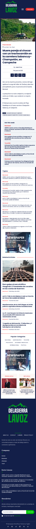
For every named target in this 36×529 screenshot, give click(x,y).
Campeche (19, 113)
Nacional (8, 125)
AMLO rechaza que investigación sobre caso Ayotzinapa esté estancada (9, 391)
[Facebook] (12, 75)
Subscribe (30, 512)
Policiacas (7, 44)
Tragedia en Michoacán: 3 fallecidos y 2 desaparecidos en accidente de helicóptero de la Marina (17, 325)
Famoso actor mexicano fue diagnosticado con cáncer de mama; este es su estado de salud (19, 162)
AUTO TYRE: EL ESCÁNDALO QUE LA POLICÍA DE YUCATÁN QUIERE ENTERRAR (19, 154)
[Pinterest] (20, 75)
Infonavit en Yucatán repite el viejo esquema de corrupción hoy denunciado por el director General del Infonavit (20, 146)
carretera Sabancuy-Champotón (10, 115)
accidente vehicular (11, 113)
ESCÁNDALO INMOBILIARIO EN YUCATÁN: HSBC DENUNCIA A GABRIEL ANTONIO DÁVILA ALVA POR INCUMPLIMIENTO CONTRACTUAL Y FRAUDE (17, 220)
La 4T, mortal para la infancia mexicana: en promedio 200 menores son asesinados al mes (18, 315)
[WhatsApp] (23, 75)
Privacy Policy (17, 515)
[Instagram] (12, 526)
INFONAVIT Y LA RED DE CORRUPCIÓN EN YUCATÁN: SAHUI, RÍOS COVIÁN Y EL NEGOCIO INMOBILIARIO (17, 212)
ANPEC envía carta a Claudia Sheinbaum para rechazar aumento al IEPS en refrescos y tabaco (19, 129)
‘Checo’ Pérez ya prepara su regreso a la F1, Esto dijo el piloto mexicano (17, 227)
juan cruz (19, 67)
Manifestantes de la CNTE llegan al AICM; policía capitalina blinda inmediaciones (18, 305)
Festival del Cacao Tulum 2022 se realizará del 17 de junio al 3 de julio (27, 391)
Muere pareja (26, 115)
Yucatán (7, 143)
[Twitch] (20, 526)
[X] (16, 75)
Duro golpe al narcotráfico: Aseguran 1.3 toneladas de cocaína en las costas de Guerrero (18, 138)
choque (20, 115)
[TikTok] (16, 526)
